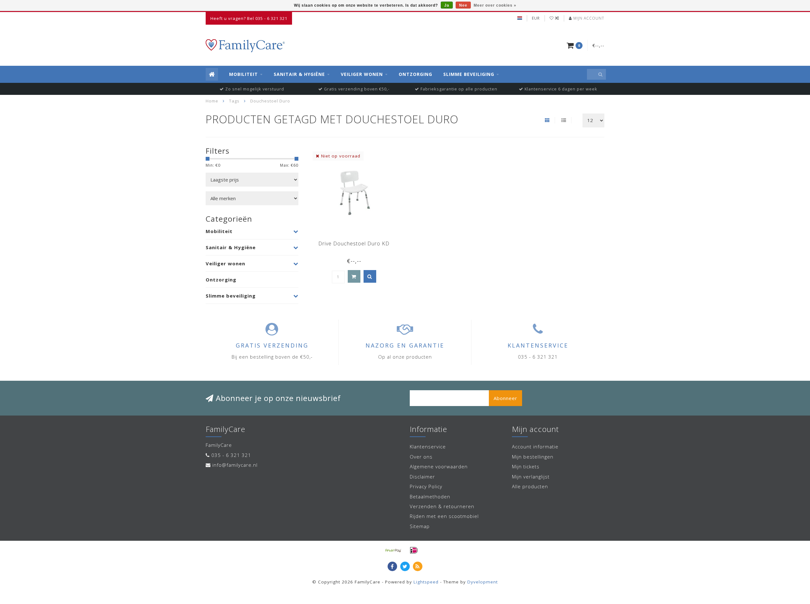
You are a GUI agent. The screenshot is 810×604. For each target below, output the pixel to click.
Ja (446, 5)
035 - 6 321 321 (231, 455)
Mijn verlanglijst (531, 476)
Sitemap (420, 526)
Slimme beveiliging (468, 74)
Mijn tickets (525, 466)
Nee (463, 5)
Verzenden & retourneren (442, 506)
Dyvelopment (482, 582)
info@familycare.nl (235, 465)
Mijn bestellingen (532, 456)
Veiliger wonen (362, 74)
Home (212, 101)
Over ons (421, 456)
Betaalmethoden (430, 496)
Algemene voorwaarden (439, 466)
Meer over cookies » (495, 5)
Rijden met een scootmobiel (444, 516)
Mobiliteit (243, 74)
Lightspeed (426, 582)
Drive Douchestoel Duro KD (353, 243)
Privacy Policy (426, 486)
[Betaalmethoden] (393, 550)
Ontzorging (415, 74)
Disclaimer (422, 476)
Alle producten (530, 486)
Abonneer (505, 398)
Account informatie (535, 446)
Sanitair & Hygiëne (299, 74)
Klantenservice (428, 446)
